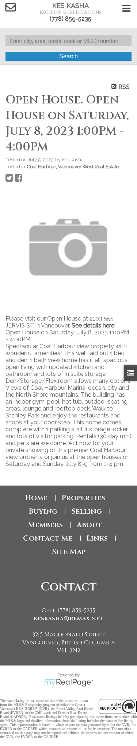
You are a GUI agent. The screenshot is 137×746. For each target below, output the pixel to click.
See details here (93, 325)
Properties (83, 498)
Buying (43, 511)
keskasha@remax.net (68, 619)
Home (36, 498)
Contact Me (48, 538)
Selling (86, 511)
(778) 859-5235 (70, 18)
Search (68, 56)
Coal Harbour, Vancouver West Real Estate (73, 166)
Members (45, 525)
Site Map (68, 552)
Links (97, 538)
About (89, 525)
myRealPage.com (68, 683)
